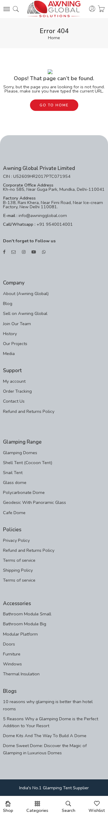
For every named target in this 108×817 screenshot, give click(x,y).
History (10, 334)
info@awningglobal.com (42, 215)
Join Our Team (17, 324)
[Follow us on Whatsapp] (44, 252)
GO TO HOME (54, 105)
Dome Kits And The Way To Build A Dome (44, 736)
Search (68, 810)
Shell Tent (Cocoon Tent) (27, 463)
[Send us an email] (13, 252)
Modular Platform (20, 634)
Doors (9, 644)
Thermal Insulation (21, 674)
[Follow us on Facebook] (4, 252)
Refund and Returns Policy (28, 411)
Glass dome (14, 482)
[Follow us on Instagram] (24, 252)
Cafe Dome (14, 513)
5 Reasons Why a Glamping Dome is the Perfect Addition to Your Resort (50, 722)
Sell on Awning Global (25, 313)
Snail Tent (12, 473)
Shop (8, 810)
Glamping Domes (20, 453)
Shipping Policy (18, 570)
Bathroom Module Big (24, 624)
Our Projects (15, 344)
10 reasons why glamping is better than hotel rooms (48, 705)
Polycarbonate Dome (24, 492)
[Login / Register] (92, 9)
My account (14, 381)
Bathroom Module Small (27, 614)
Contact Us (14, 401)
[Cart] (101, 9)
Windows (12, 664)
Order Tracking (17, 391)
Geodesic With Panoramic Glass (34, 502)
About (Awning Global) (26, 294)
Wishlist (96, 810)
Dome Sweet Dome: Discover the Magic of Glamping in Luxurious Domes (45, 749)
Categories (37, 810)
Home (54, 38)
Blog (7, 303)
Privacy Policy (16, 540)
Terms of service (19, 560)
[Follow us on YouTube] (34, 252)
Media (9, 353)
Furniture (11, 654)
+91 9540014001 (54, 224)
